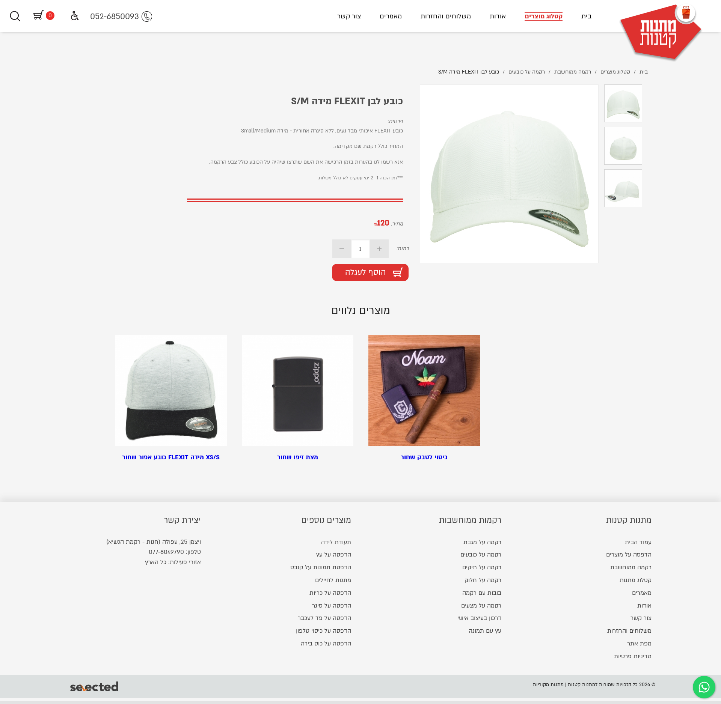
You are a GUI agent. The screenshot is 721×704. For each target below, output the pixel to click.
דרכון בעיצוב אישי (479, 618)
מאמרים (391, 16)
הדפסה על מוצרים (629, 555)
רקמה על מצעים (481, 606)
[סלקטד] (95, 686)
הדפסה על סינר (331, 606)
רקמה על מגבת (482, 542)
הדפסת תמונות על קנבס (320, 567)
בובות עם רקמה (481, 593)
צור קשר (349, 16)
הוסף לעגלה (365, 272)
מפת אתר (639, 643)
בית (586, 16)
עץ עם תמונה (485, 631)
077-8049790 (166, 552)
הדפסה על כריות (330, 593)
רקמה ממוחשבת (631, 567)
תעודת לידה (336, 542)
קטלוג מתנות (636, 580)
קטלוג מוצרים (544, 16)
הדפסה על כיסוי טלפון (323, 631)
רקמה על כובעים (480, 555)
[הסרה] (341, 248)
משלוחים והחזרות (446, 16)
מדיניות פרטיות (633, 656)
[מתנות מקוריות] (661, 16)
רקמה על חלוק (483, 580)
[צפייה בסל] (37, 15)
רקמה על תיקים (481, 567)
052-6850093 (114, 16)
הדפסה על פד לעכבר (324, 618)
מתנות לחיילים (333, 580)
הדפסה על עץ (333, 555)
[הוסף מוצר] (379, 248)
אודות (498, 16)
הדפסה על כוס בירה (326, 643)
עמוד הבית (638, 542)
